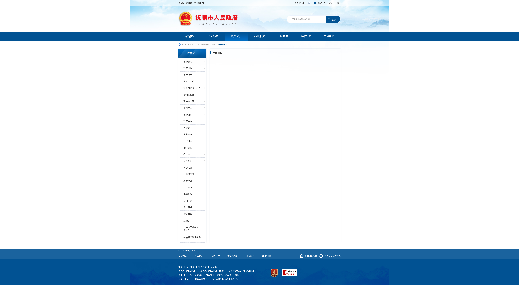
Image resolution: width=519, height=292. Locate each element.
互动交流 (282, 36)
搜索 (334, 19)
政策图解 (187, 214)
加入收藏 (202, 267)
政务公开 (236, 36)
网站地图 (214, 267)
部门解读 (187, 200)
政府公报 (187, 114)
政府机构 (187, 68)
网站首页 (190, 36)
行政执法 (187, 187)
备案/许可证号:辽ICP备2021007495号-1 (196, 274)
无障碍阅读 (320, 3)
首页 (197, 44)
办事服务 (259, 36)
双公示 (186, 220)
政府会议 (187, 121)
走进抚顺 (329, 36)
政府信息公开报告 (192, 88)
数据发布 (305, 36)
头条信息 (187, 167)
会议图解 (187, 207)
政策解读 (187, 180)
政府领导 (187, 61)
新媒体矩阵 (299, 3)
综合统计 (187, 161)
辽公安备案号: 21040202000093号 (193, 278)
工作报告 (187, 108)
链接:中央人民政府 (187, 250)
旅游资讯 (187, 134)
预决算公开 (188, 101)
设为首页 (190, 267)
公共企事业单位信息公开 (192, 228)
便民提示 (187, 141)
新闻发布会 (188, 94)
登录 (331, 3)
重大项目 (187, 74)
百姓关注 (187, 127)
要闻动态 (213, 36)
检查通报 (187, 147)
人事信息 (214, 44)
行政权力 (187, 154)
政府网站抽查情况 (332, 256)
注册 (338, 3)
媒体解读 (187, 194)
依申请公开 (188, 174)
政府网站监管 (311, 256)
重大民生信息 (189, 81)
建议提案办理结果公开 (192, 237)
